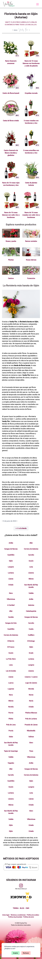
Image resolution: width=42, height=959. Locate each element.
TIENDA (15, 908)
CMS (27, 908)
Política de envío (28, 917)
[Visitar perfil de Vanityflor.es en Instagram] (21, 885)
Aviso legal (5, 915)
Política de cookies (33, 915)
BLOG (22, 908)
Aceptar (15, 953)
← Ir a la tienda (21, 528)
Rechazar (26, 953)
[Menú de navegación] (37, 4)
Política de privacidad (15, 917)
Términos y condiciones (18, 915)
